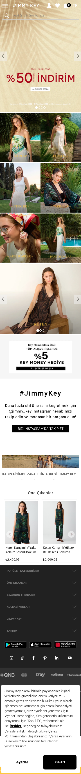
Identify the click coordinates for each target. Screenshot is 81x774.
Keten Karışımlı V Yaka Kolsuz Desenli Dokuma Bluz (21, 550)
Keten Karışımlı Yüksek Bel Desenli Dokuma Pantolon (58, 550)
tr (75, 5)
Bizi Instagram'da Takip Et (40, 429)
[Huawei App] (65, 644)
